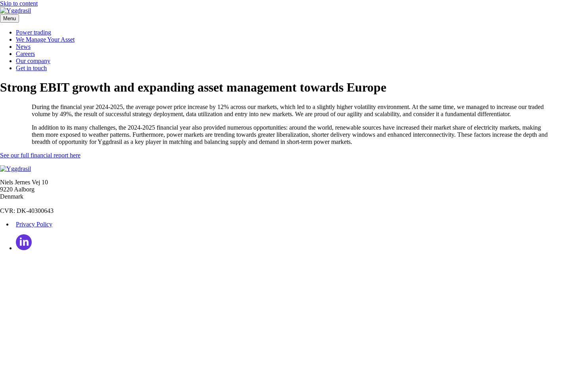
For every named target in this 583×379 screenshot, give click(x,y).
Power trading (33, 32)
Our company (33, 60)
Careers (25, 53)
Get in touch (31, 68)
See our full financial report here (40, 155)
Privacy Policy (34, 224)
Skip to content (19, 3)
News (23, 46)
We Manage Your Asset (45, 39)
